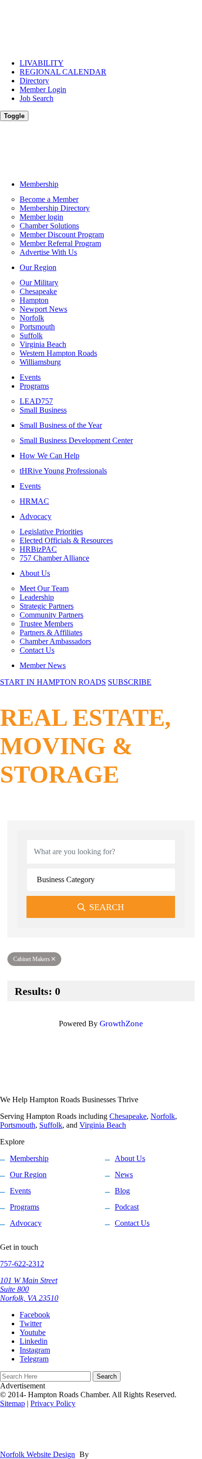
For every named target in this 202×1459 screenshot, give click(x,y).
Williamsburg (40, 362)
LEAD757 (36, 401)
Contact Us (37, 650)
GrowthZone (121, 1023)
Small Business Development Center (76, 440)
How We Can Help (49, 455)
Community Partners (51, 615)
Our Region (38, 267)
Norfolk (32, 318)
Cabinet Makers (31, 959)
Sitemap (12, 1403)
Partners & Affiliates (51, 632)
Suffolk (31, 335)
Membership (39, 184)
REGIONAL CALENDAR (63, 72)
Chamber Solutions (49, 226)
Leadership (37, 597)
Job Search (36, 98)
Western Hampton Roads (58, 353)
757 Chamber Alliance (54, 558)
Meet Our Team (44, 588)
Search (106, 907)
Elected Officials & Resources (66, 540)
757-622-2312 (22, 1264)
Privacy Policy (53, 1403)
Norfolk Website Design (37, 1454)
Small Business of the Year (61, 425)
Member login (41, 217)
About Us (35, 573)
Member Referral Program (60, 243)
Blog (122, 1191)
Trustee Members (46, 623)
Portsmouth (37, 326)
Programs (34, 386)
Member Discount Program (62, 234)
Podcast (127, 1207)
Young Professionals (63, 471)
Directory (34, 80)
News (124, 1174)
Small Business (43, 410)
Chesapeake (38, 291)
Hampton (34, 300)
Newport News (43, 309)
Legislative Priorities (51, 531)
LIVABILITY (42, 63)
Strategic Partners (47, 606)
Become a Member (49, 199)
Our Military (39, 282)
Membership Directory (55, 208)
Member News (43, 665)
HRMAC (34, 501)
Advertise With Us (48, 252)
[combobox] (101, 879)
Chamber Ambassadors (55, 641)
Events (30, 377)
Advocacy (35, 516)
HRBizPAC (38, 549)
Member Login (43, 89)
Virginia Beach (43, 344)
